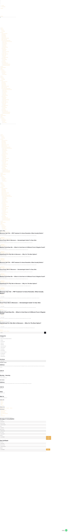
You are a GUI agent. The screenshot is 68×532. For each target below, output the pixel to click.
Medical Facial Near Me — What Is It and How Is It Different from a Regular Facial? (22, 247)
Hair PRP (4, 60)
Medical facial (4, 49)
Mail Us (2, 396)
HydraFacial (4, 50)
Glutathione (4, 151)
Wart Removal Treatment (6, 65)
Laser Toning (4, 152)
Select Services (2, 429)
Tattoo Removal (3, 356)
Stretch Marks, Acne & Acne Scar (7, 41)
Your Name (1, 420)
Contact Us (2, 69)
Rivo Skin (2, 294)
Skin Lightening (5, 43)
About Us (2, 135)
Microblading (3, 34)
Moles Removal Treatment (6, 112)
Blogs (1, 68)
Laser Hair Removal (4, 33)
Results (2, 66)
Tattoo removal (4, 143)
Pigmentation (5, 42)
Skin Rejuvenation (5, 47)
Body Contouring (4, 39)
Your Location (2, 432)
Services (2, 32)
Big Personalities (3, 67)
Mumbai (1, 10)
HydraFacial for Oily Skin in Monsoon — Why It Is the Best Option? (18, 254)
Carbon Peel (4, 159)
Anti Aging (2, 337)
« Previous (1, 289)
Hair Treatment (3, 341)
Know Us (3, 30)
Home (2, 134)
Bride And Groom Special (5, 86)
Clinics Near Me (4, 178)
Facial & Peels (4, 48)
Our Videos (3, 31)
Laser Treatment (3, 347)
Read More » (2, 237)
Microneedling (4, 142)
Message (1, 435)
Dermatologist (4, 168)
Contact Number (2, 423)
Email (1, 426)
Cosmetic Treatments (5, 160)
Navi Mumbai (4, 74)
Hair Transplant (5, 59)
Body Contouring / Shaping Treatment (6, 338)
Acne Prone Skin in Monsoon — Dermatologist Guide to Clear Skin (18, 240)
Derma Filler (4, 161)
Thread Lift (4, 56)
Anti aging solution (5, 57)
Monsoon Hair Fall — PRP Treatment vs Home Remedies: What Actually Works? (21, 233)
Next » (4, 289)
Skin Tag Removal (5, 169)
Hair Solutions (4, 58)
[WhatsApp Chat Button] (66, 530)
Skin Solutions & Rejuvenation (6, 40)
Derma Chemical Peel (6, 51)
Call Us (2, 370)
